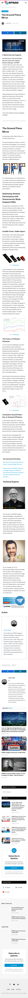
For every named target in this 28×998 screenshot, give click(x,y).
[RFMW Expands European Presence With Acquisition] (6, 919)
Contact (18, 989)
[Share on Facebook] (8, 32)
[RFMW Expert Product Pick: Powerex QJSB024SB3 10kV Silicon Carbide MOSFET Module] (6, 830)
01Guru (24, 993)
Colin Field (8, 23)
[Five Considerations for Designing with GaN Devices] (6, 910)
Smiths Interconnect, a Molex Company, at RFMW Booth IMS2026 (18, 840)
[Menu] (3, 2)
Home (3, 7)
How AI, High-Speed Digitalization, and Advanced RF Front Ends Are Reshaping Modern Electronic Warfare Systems (14, 729)
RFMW (13, 665)
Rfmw (12, 989)
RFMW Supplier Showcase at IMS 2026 (13, 752)
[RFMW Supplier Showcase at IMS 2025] (6, 941)
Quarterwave (16, 265)
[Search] (25, 2)
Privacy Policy (14, 873)
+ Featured (5, 11)
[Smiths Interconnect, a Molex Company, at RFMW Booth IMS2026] (6, 840)
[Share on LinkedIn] (20, 32)
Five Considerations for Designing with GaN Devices (18, 909)
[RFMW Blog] (14, 2)
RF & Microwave (6, 665)
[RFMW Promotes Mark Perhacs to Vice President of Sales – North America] (14, 765)
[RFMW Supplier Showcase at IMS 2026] (14, 743)
